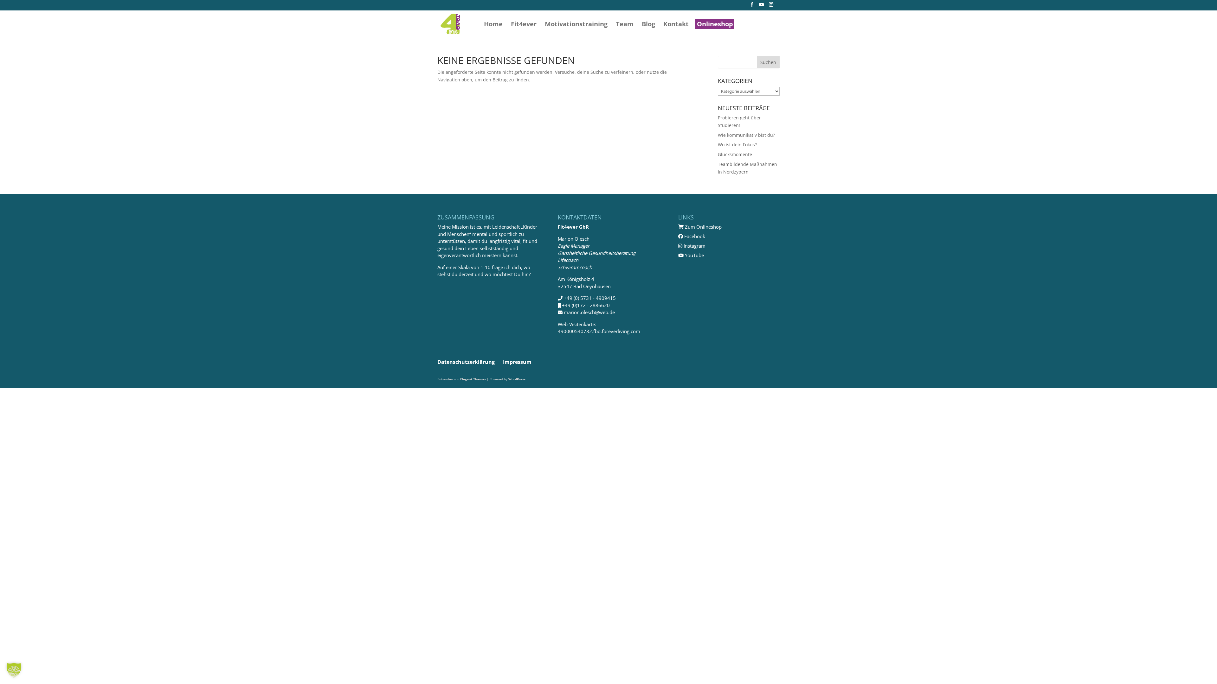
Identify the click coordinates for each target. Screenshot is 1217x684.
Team (625, 25)
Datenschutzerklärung (466, 361)
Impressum (517, 361)
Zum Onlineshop (703, 227)
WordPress (516, 379)
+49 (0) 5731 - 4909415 (590, 298)
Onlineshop (715, 25)
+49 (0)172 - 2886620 (586, 305)
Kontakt (676, 25)
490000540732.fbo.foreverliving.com (599, 331)
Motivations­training (576, 25)
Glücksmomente (735, 154)
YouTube (694, 255)
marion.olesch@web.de (589, 312)
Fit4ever (524, 25)
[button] (14, 670)
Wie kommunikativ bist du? (746, 135)
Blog (648, 25)
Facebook (694, 236)
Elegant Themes (473, 379)
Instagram (693, 246)
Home (493, 25)
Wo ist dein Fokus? (737, 145)
